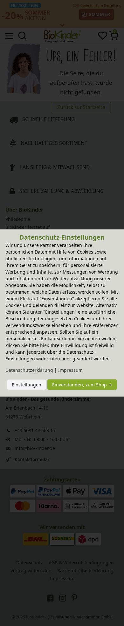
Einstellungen (26, 385)
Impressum (70, 370)
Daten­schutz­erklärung (29, 370)
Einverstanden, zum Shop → (82, 385)
